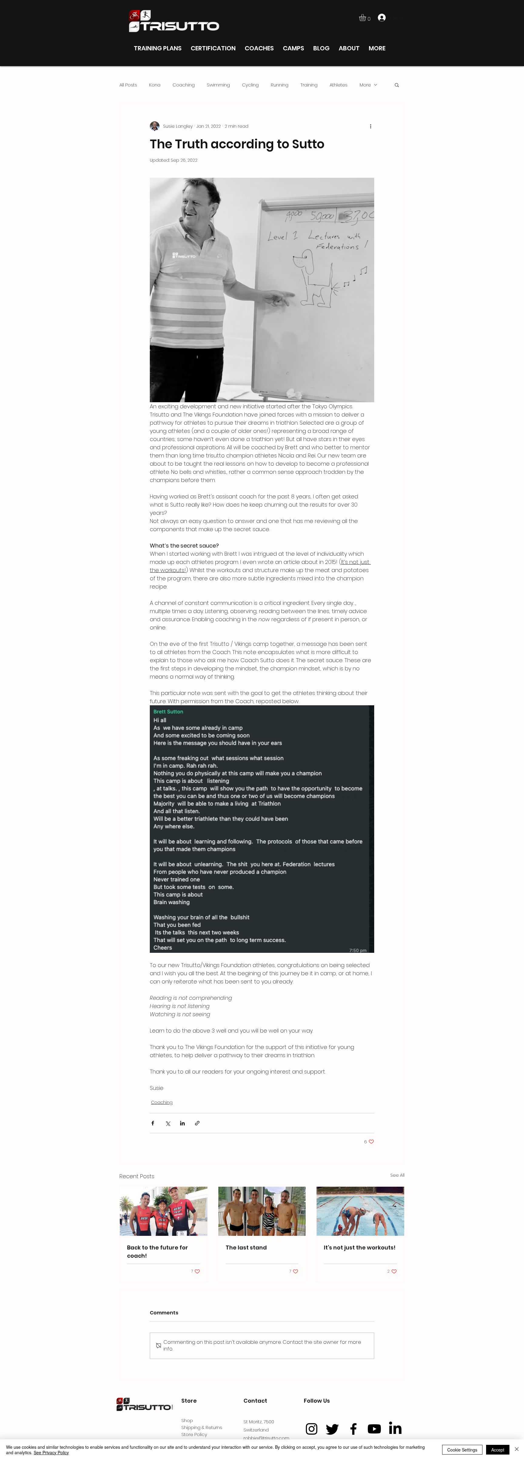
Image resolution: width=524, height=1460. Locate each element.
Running (279, 85)
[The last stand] (262, 1211)
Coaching (184, 85)
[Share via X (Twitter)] (167, 1123)
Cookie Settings (462, 1450)
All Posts (128, 85)
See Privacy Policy (51, 1452)
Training (309, 85)
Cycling (250, 85)
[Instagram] (311, 1429)
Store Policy (194, 1434)
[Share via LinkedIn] (182, 1123)
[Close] (516, 1449)
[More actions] (370, 126)
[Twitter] (332, 1429)
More (365, 85)
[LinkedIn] (395, 1429)
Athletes (339, 85)
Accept (497, 1450)
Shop (187, 1420)
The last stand (246, 1247)
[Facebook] (353, 1429)
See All (397, 1175)
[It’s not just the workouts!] (360, 1211)
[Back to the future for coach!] (163, 1211)
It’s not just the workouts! (359, 1247)
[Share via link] (197, 1123)
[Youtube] (374, 1429)
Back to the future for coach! (157, 1251)
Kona (154, 85)
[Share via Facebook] (153, 1123)
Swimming (218, 85)
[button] (366, 17)
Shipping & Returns (201, 1427)
